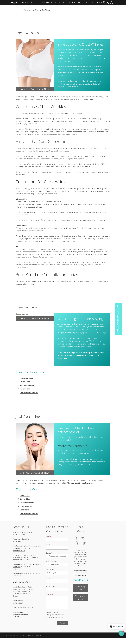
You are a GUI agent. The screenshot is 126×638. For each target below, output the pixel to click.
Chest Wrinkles (27, 32)
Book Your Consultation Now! (34, 89)
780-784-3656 (18, 576)
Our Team (25, 2)
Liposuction (24, 510)
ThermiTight (25, 389)
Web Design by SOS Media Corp (32, 635)
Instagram (111, 2)
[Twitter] (83, 537)
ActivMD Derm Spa (27, 560)
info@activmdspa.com (19, 550)
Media (53, 2)
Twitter (107, 2)
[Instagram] (77, 543)
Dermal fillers (25, 499)
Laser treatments (26, 378)
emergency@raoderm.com (20, 614)
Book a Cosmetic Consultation (118, 319)
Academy (89, 2)
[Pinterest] (84, 543)
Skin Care (72, 2)
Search (97, 2)
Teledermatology (80, 597)
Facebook (103, 2)
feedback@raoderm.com (20, 617)
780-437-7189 (16, 566)
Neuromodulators (27, 385)
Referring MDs (81, 588)
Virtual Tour (79, 580)
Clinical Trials (62, 2)
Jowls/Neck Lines (28, 416)
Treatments (35, 2)
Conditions (45, 2)
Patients (81, 2)
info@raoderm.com (18, 569)
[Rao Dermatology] (15, 2)
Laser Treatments (26, 506)
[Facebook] (76, 537)
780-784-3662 (16, 548)
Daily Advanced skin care (29, 392)
